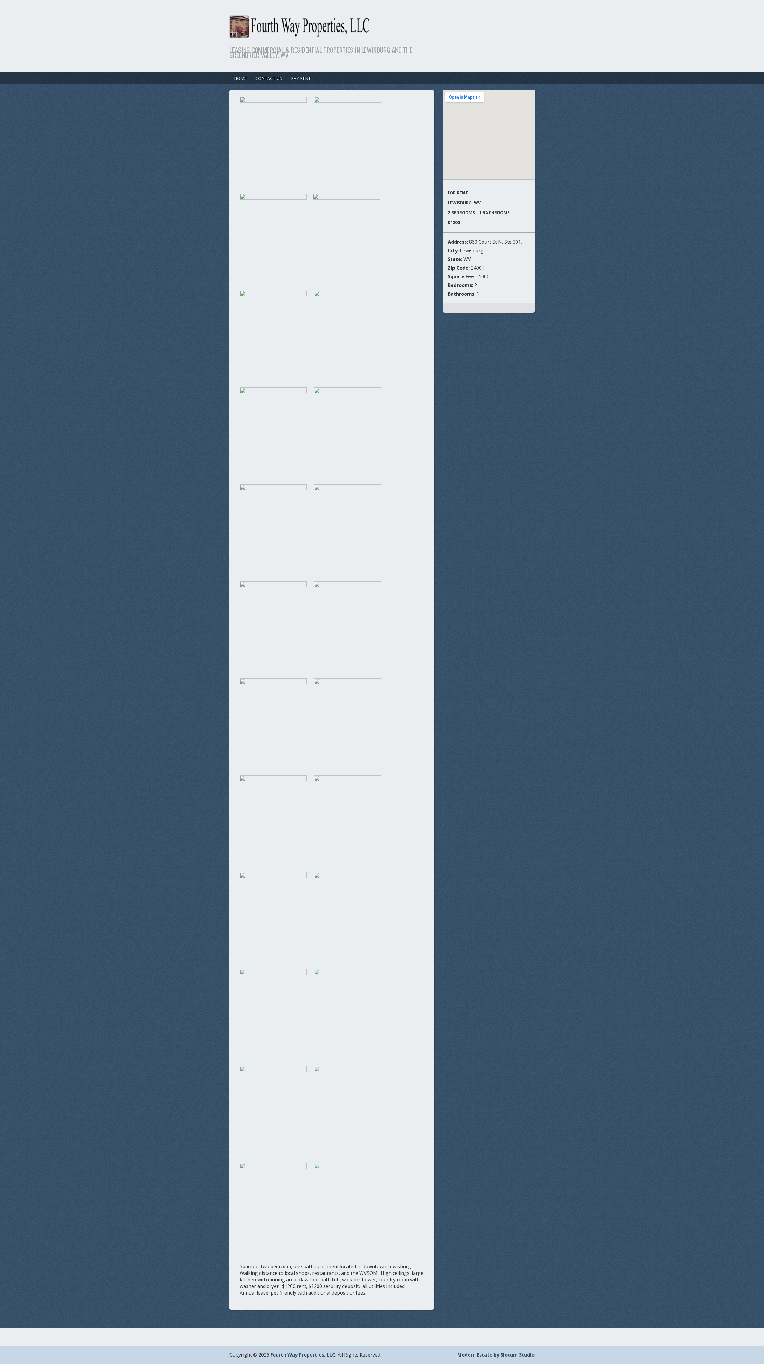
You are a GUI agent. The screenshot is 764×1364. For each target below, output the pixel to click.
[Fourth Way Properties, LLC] (348, 34)
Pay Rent (301, 78)
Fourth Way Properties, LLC (302, 1354)
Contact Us (268, 78)
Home (240, 78)
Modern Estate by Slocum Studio (496, 1354)
